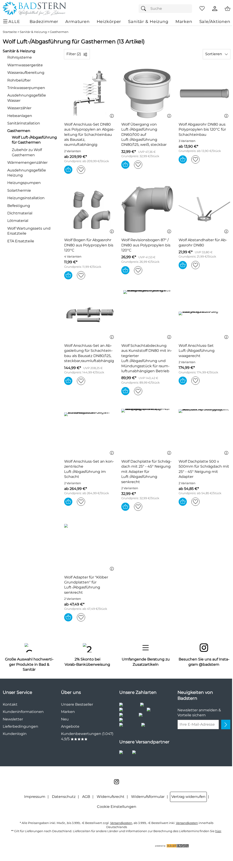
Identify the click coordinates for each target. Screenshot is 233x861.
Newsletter (13, 719)
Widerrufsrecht (110, 796)
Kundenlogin (15, 734)
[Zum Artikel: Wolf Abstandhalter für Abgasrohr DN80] (204, 209)
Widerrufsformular (148, 796)
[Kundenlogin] (215, 8)
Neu (65, 719)
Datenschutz (64, 796)
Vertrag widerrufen (188, 796)
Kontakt (10, 704)
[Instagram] (116, 781)
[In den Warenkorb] (68, 170)
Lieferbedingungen (20, 726)
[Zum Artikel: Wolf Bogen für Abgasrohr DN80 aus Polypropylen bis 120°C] (90, 209)
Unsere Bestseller (77, 704)
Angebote (70, 726)
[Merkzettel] (202, 8)
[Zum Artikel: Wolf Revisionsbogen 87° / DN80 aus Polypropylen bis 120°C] (147, 209)
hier (218, 831)
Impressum (34, 796)
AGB (86, 796)
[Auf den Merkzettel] (81, 170)
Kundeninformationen (23, 712)
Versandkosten (121, 823)
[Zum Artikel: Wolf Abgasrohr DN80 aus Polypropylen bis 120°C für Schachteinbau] (204, 93)
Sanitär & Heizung (33, 32)
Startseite (10, 32)
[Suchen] (144, 8)
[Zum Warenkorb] (227, 8)
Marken (68, 712)
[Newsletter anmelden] (225, 724)
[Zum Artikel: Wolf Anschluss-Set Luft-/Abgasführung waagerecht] (204, 315)
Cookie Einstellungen (116, 806)
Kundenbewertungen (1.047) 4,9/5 (87, 736)
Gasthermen (59, 32)
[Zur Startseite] (34, 8)
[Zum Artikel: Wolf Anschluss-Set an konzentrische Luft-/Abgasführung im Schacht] (90, 430)
